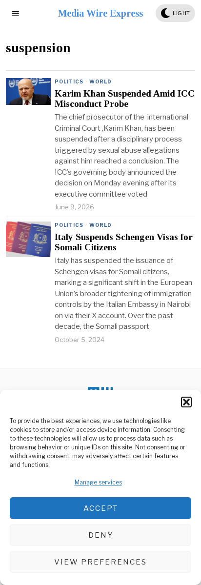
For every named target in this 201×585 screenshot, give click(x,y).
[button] (186, 402)
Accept (100, 508)
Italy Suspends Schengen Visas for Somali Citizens (124, 242)
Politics (69, 81)
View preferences (100, 562)
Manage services (98, 482)
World (100, 81)
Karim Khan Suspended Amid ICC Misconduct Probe (125, 99)
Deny (100, 535)
